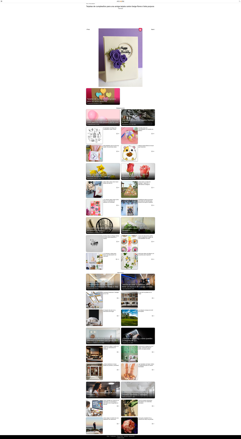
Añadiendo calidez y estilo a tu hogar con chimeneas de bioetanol (111, 348)
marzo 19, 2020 (132, 178)
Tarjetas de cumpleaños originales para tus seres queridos (101, 100)
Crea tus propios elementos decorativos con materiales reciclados (145, 402)
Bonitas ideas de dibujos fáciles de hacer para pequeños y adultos (111, 237)
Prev (88, 29)
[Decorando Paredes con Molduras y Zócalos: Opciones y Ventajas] (138, 390)
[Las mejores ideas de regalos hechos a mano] (138, 117)
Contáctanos (113, 436)
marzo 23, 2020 (97, 178)
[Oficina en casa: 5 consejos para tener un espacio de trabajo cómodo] (138, 282)
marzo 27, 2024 (131, 396)
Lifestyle (124, 342)
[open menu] (1, 1)
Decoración (124, 396)
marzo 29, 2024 (94, 396)
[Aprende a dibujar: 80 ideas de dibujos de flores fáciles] (138, 171)
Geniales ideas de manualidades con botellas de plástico (145, 129)
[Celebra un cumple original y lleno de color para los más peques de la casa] (103, 117)
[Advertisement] (120, 18)
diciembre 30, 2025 (94, 288)
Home (87, 3)
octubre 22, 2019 (132, 232)
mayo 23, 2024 (129, 342)
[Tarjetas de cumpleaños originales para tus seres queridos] (103, 96)
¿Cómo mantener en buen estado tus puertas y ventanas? (111, 364)
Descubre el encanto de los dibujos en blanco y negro (102, 229)
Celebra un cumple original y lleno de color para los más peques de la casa (103, 121)
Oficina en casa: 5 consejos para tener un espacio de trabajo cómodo (137, 285)
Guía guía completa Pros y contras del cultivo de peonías (145, 418)
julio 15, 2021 (96, 124)
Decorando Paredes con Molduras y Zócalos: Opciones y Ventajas (137, 393)
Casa (88, 288)
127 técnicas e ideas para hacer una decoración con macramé (109, 255)
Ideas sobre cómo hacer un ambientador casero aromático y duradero (135, 228)
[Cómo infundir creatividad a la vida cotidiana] (103, 390)
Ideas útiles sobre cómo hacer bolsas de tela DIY (110, 182)
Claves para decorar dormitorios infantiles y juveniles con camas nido (102, 339)
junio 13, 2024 (101, 342)
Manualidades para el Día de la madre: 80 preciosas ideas (111, 146)
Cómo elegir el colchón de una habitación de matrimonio (111, 418)
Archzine (126, 436)
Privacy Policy (120, 436)
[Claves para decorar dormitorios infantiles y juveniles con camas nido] (103, 336)
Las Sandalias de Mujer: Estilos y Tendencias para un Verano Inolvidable (146, 365)
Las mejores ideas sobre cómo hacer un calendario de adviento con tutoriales (111, 201)
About (108, 436)
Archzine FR (131, 436)
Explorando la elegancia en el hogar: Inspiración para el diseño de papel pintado (145, 348)
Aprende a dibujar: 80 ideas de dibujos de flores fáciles (135, 175)
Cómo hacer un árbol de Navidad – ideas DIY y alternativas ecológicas (144, 183)
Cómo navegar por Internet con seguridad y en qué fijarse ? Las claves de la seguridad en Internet (111, 402)
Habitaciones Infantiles (92, 342)
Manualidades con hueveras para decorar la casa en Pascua (101, 175)
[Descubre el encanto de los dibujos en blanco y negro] (103, 225)
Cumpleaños (90, 103)
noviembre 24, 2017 (97, 103)
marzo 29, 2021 (132, 124)
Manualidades (92, 3)
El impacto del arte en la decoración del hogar (109, 310)
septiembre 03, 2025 (129, 288)
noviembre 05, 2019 (98, 232)
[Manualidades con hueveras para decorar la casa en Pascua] (103, 171)
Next (152, 29)
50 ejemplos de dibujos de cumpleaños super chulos (109, 128)
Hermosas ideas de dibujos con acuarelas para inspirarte (146, 254)
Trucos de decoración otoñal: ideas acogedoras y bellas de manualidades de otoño (145, 237)
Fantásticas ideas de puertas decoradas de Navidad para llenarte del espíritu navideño (145, 201)
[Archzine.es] (120, 1)
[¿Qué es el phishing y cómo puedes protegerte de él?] (138, 336)
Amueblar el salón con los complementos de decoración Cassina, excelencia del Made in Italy (102, 284)
